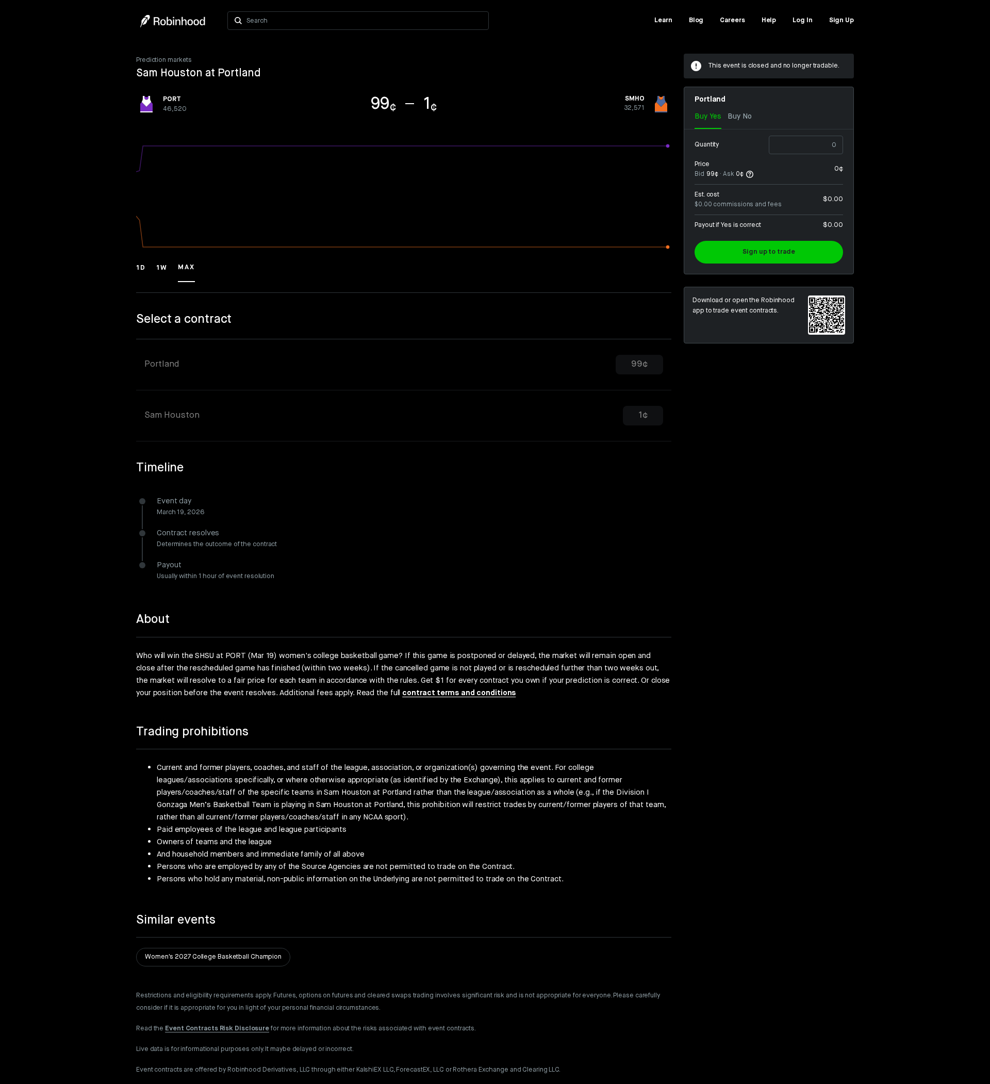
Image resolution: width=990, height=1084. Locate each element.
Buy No (740, 116)
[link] (663, 20)
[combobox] (364, 20)
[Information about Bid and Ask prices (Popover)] (750, 174)
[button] (141, 272)
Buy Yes (708, 116)
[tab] (403, 364)
